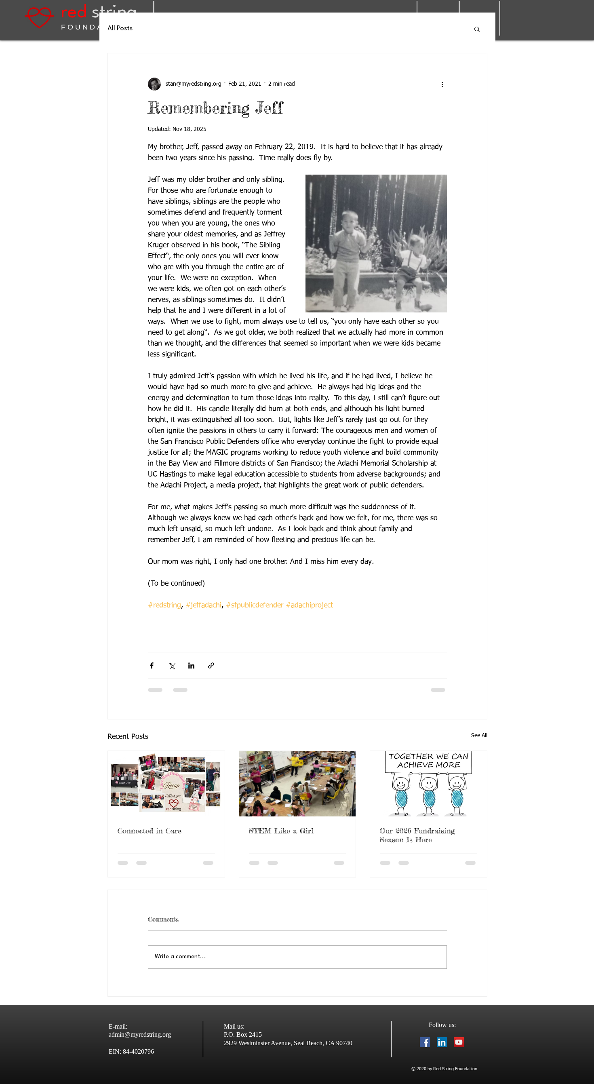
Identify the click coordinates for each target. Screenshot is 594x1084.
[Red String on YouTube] (459, 1042)
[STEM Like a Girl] (297, 783)
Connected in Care (149, 830)
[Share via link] (211, 665)
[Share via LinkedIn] (191, 665)
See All (479, 735)
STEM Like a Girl (281, 830)
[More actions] (442, 84)
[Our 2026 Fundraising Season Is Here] (428, 783)
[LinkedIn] (442, 1042)
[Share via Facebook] (152, 665)
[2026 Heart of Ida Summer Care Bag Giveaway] (166, 783)
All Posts (120, 28)
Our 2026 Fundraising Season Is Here (417, 835)
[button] (477, 28)
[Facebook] (425, 1042)
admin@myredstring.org (140, 1034)
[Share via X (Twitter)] (171, 665)
